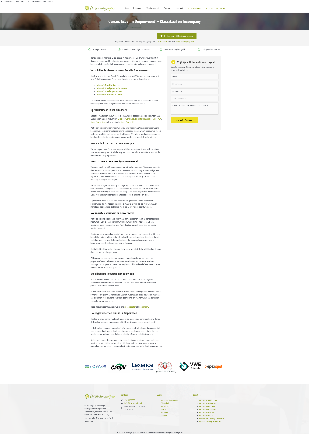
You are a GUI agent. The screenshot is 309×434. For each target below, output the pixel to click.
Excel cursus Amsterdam (208, 400)
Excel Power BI (127, 122)
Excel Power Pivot (126, 118)
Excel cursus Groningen (207, 406)
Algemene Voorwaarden (170, 400)
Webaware (188, 432)
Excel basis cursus (108, 85)
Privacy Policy (166, 403)
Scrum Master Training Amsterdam (211, 418)
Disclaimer (165, 406)
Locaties (164, 415)
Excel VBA (156, 118)
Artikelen (164, 412)
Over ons (167, 8)
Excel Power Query (99, 122)
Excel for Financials (143, 118)
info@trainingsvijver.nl (217, 8)
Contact (179, 8)
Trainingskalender (153, 8)
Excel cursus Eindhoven (207, 409)
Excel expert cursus (109, 91)
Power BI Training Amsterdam (210, 421)
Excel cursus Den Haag (207, 412)
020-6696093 (196, 8)
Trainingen (137, 8)
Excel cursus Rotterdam (207, 403)
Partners (164, 409)
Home (126, 8)
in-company (144, 306)
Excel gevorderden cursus (112, 88)
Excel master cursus (109, 94)
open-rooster (130, 306)
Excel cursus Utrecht (206, 415)
